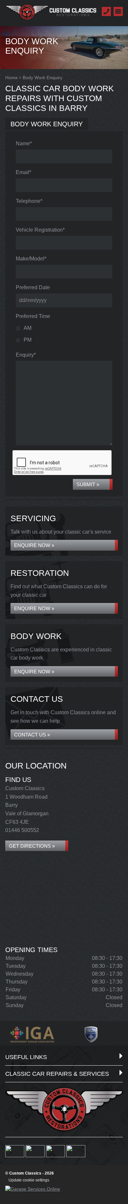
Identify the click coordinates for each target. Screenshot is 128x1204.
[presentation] (62, 463)
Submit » (87, 484)
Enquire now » (34, 545)
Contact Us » (32, 734)
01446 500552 (22, 830)
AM (28, 328)
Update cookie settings (29, 1180)
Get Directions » (32, 846)
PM (28, 340)
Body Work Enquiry (47, 124)
